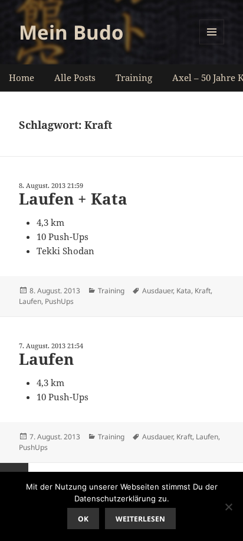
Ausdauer (157, 291)
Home (21, 77)
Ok (83, 519)
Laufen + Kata (73, 198)
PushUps (59, 301)
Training (134, 77)
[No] (228, 507)
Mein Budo (71, 32)
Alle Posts (75, 77)
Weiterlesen (140, 519)
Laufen (30, 301)
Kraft (203, 291)
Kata (183, 291)
